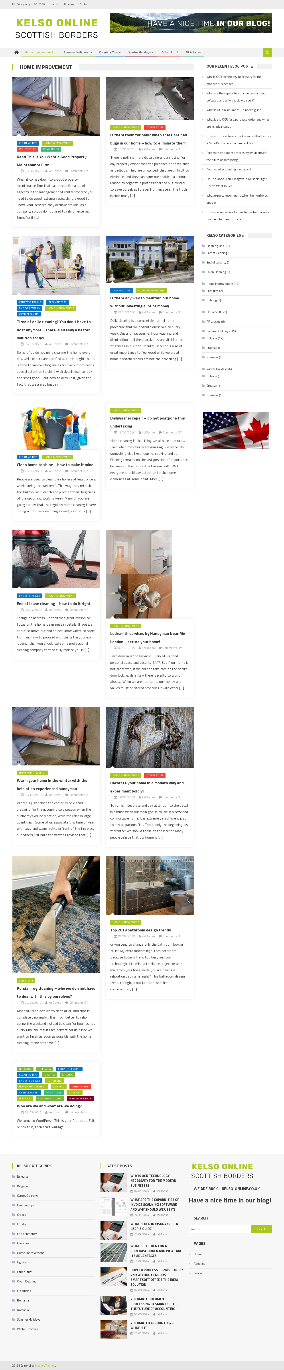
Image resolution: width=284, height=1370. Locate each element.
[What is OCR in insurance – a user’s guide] (114, 1230)
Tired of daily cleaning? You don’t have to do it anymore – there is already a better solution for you (54, 330)
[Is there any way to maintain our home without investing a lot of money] (150, 259)
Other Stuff (170, 52)
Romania (74, 1092)
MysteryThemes (45, 1365)
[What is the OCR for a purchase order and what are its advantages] (114, 1252)
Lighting (58, 1086)
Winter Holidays (139, 52)
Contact (84, 4)
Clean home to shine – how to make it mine (55, 465)
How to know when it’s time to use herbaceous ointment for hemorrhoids (238, 215)
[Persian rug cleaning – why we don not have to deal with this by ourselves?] (56, 914)
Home (54, 4)
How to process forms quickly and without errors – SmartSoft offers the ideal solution (239, 139)
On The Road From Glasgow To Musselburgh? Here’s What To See (237, 182)
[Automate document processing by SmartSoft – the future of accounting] (114, 1305)
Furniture (26, 980)
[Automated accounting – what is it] (114, 1329)
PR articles (193, 52)
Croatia (49, 1075)
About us (68, 4)
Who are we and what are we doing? (49, 1106)
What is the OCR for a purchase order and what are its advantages (238, 123)
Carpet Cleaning (30, 302)
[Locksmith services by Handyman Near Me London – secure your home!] (150, 574)
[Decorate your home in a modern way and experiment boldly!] (150, 737)
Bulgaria (25, 1069)
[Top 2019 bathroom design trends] (150, 885)
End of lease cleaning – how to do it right (54, 604)
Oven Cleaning (29, 314)
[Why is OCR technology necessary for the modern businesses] (114, 1182)
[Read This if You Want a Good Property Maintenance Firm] (56, 106)
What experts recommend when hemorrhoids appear (237, 199)
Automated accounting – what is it (229, 169)
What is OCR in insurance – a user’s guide (234, 109)
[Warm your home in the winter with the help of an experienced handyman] (56, 736)
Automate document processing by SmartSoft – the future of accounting (238, 156)
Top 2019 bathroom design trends (140, 930)
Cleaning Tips (108, 52)
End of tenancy (29, 308)
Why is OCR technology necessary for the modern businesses (234, 80)
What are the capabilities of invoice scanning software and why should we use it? (236, 97)
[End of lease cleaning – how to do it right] (56, 559)
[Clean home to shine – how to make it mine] (56, 426)
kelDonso (55, 170)
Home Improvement (39, 52)
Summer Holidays (76, 52)
